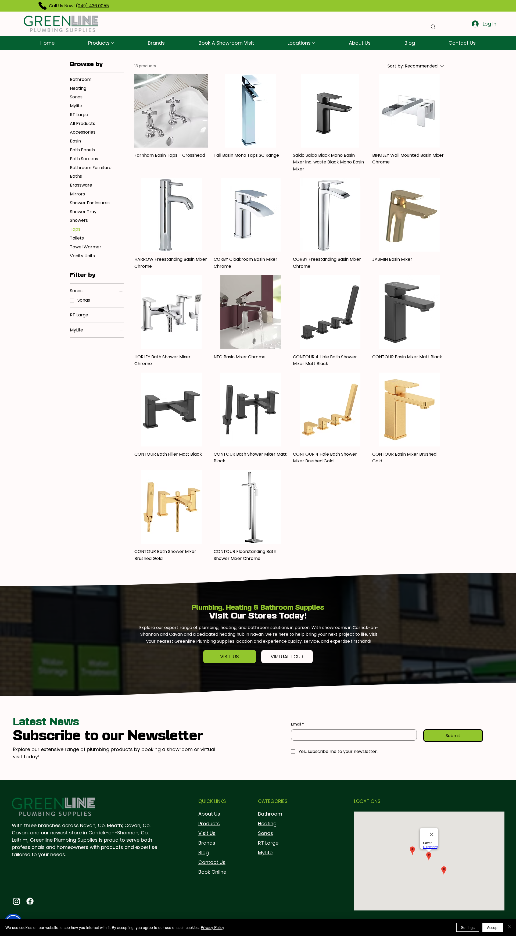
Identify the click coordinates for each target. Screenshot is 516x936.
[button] (229, 656)
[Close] (509, 927)
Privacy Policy (212, 927)
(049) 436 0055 (92, 6)
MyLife (265, 852)
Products (209, 823)
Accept (493, 927)
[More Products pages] (112, 43)
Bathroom (270, 813)
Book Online (212, 872)
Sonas (265, 833)
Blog (203, 852)
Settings (468, 927)
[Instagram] (16, 901)
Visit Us (207, 833)
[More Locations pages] (313, 43)
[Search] (433, 27)
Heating (267, 823)
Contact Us (211, 862)
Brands (206, 842)
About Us (209, 813)
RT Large (268, 842)
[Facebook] (30, 901)
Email (297, 724)
